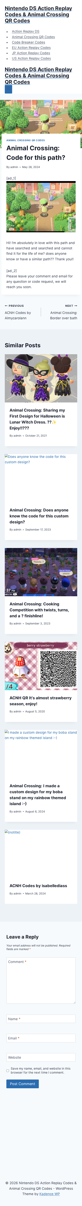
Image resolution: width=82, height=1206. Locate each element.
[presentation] (41, 378)
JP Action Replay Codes (31, 53)
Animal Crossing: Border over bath (63, 312)
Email (14, 1038)
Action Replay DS (25, 32)
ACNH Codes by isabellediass (38, 885)
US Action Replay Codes (31, 59)
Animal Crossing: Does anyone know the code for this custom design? (39, 516)
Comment (17, 962)
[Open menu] (8, 89)
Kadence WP (49, 1194)
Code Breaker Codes (28, 42)
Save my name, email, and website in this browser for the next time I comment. (40, 1070)
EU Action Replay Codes (31, 48)
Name (14, 1019)
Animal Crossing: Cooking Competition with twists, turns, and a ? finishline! (39, 610)
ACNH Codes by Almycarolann (18, 312)
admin (14, 167)
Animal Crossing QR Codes (33, 37)
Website (14, 1057)
